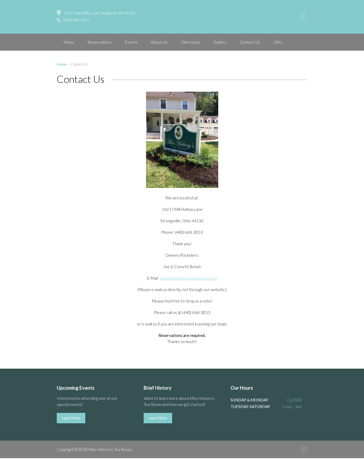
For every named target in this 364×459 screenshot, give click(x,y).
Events (131, 42)
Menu (68, 42)
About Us (159, 42)
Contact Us (250, 42)
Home (62, 64)
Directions (190, 42)
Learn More (71, 418)
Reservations (99, 42)
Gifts (278, 42)
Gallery (220, 42)
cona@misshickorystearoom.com (188, 278)
